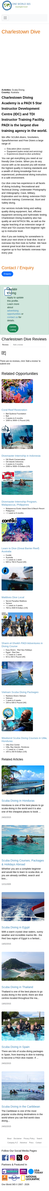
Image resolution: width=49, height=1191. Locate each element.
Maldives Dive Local (13, 597)
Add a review (18, 345)
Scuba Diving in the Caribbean (21, 1106)
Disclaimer (18, 1139)
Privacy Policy (29, 1139)
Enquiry (7, 274)
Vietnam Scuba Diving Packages (20, 692)
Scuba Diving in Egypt (16, 927)
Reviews (5, 345)
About (9, 1139)
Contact (39, 1143)
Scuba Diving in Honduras (18, 800)
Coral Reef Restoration (14, 409)
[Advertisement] (24, 61)
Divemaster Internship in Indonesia (21, 455)
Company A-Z (12, 1143)
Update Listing (12, 328)
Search (39, 1139)
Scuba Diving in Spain (16, 1047)
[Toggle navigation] (5, 17)
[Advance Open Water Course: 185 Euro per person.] (17, 625)
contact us (12, 317)
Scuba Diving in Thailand (17, 987)
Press (31, 1143)
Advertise (23, 1143)
